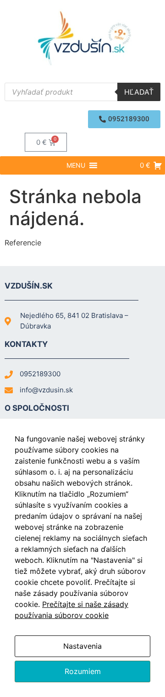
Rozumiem (83, 671)
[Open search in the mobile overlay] (82, 92)
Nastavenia (82, 646)
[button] (124, 119)
